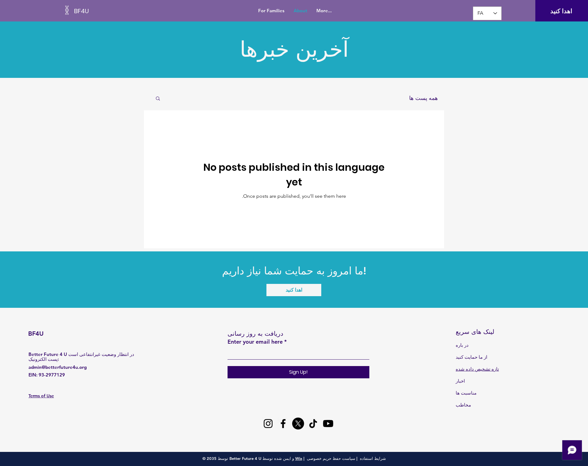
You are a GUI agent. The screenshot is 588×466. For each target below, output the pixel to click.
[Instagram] (268, 424)
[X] (298, 424)
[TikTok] (313, 424)
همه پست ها (423, 97)
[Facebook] (283, 424)
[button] (158, 99)
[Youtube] (328, 424)
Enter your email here (255, 342)
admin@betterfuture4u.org (57, 367)
